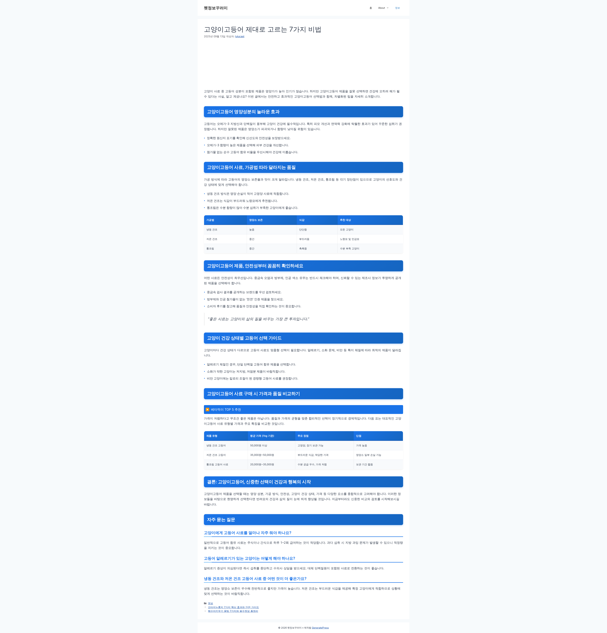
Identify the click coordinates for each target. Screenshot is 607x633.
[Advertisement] (299, 66)
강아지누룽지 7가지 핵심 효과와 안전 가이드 (233, 607)
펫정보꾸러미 (216, 8)
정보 (397, 7)
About (381, 7)
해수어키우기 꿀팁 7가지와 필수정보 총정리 (233, 611)
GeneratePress (320, 627)
